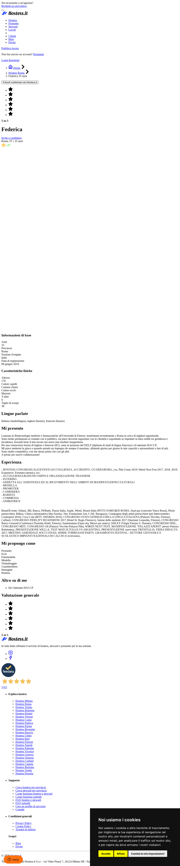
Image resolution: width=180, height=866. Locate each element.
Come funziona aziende (28, 796)
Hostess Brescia (24, 732)
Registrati (38, 54)
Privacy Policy (23, 823)
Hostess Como (23, 719)
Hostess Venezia (24, 757)
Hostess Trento (23, 770)
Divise (12, 42)
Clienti (12, 36)
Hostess (12, 20)
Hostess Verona (24, 716)
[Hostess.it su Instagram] (10, 653)
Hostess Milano (24, 700)
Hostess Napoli (23, 745)
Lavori (12, 29)
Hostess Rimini (23, 713)
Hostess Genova (24, 754)
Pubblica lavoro (10, 48)
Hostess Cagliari (24, 760)
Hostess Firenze (24, 741)
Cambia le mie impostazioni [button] (147, 853)
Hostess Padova (24, 722)
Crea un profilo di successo (30, 806)
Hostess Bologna (24, 710)
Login (5, 60)
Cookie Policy (23, 826)
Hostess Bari (22, 738)
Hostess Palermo (24, 748)
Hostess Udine (23, 735)
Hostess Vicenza (24, 751)
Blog (11, 39)
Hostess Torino (23, 707)
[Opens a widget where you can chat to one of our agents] (13, 859)
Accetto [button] (106, 853)
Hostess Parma (23, 726)
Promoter (13, 23)
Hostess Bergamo (25, 729)
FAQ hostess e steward (28, 799)
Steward (13, 26)
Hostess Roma (23, 704)
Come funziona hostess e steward (33, 793)
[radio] (93, 89)
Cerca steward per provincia (31, 790)
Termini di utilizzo (25, 829)
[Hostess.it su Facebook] (10, 658)
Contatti (19, 809)
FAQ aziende (22, 803)
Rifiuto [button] (121, 853)
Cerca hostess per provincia (30, 787)
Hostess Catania (24, 764)
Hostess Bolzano (24, 767)
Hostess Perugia (24, 773)
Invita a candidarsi (11, 137)
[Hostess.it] (14, 14)
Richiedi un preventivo (14, 6)
